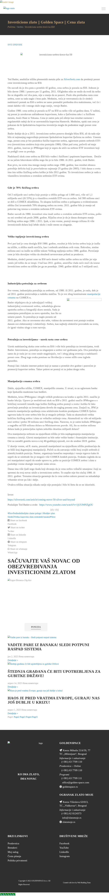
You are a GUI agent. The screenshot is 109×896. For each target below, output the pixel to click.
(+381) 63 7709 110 (71, 761)
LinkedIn (64, 852)
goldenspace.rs (70, 786)
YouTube (64, 847)
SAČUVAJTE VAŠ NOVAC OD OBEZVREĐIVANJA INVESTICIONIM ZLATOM (44, 566)
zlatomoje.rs (68, 822)
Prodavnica (13, 843)
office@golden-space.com (75, 782)
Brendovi (12, 847)
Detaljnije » (13, 660)
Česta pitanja (14, 856)
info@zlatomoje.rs (71, 817)
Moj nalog (13, 852)
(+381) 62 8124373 (71, 813)
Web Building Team (84, 883)
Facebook (64, 843)
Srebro (20, 27)
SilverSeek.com (72, 79)
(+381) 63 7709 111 (71, 778)
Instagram (64, 856)
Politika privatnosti (17, 860)
